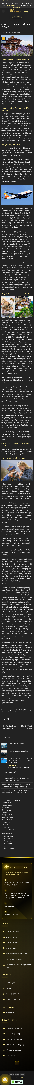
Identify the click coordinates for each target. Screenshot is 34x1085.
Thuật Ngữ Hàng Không (14, 1028)
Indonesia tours (7, 817)
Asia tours (5, 824)
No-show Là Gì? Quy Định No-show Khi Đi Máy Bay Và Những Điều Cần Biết (16, 791)
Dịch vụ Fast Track (12, 931)
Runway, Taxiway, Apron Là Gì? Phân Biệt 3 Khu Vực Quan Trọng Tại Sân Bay (16, 785)
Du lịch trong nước (8, 848)
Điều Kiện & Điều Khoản (14, 994)
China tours (5, 822)
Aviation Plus (17, 7)
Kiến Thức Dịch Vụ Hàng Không (11, 22)
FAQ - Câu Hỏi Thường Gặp (15, 1045)
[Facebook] (17, 1063)
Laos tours (5, 807)
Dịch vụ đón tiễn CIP (13, 942)
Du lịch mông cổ (7, 838)
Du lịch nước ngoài (8, 846)
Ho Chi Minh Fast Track (14, 959)
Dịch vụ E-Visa (11, 948)
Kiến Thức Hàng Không (14, 1039)
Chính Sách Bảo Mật (13, 999)
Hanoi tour (5, 798)
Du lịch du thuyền (7, 843)
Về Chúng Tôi (10, 983)
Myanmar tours (6, 810)
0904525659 (11, 5)
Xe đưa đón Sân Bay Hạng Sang (16, 954)
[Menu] (3, 11)
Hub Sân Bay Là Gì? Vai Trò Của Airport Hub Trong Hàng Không (15, 779)
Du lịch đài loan (7, 836)
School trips (5, 827)
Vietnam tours (6, 803)
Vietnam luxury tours (9, 829)
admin (19, 32)
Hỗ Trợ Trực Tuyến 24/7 (14, 1050)
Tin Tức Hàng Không (13, 1034)
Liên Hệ (8, 988)
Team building (6, 834)
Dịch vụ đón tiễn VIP (13, 937)
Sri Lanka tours (6, 820)
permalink (17, 711)
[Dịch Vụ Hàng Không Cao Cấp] (18, 11)
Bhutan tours (6, 812)
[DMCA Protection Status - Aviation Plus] (17, 1081)
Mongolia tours (6, 815)
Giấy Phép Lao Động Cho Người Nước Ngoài (18, 966)
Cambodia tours (7, 805)
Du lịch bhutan (6, 841)
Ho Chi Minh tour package (11, 800)
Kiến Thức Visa (11, 1056)
